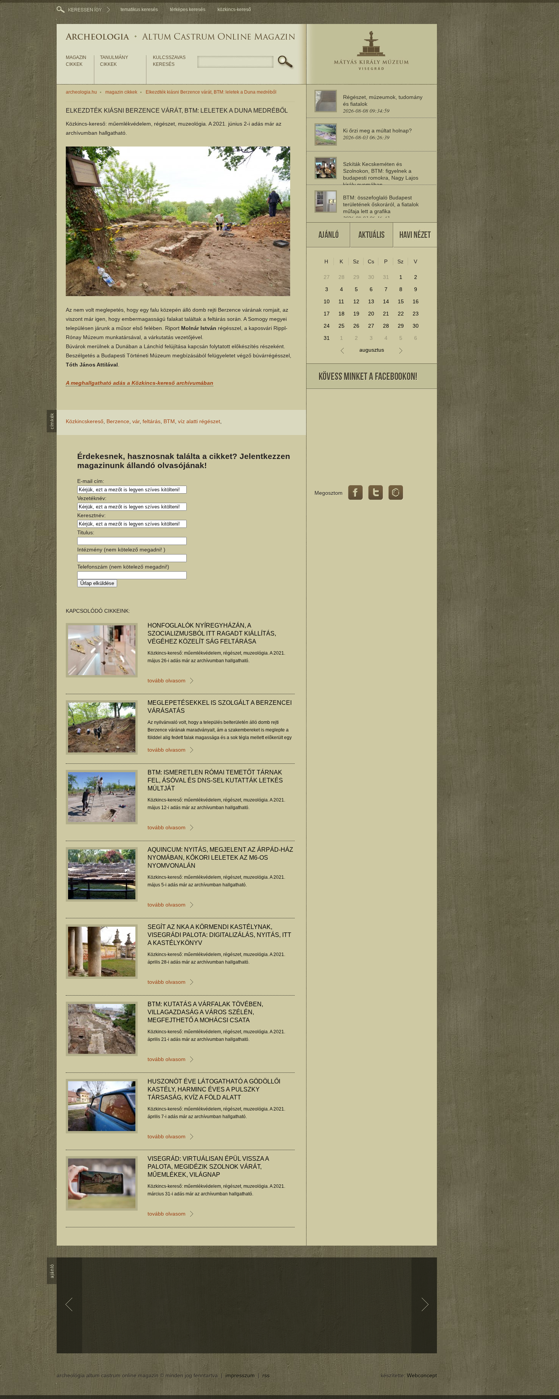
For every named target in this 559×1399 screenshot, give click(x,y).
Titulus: (85, 532)
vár (136, 421)
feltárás (151, 421)
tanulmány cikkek (114, 61)
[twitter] (375, 492)
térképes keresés (187, 9)
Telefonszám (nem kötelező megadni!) (123, 567)
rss (266, 1375)
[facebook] (355, 492)
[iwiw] (395, 492)
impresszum (240, 1375)
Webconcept (422, 1375)
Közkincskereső (84, 421)
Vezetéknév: (91, 498)
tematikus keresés (139, 9)
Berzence (117, 421)
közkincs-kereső (234, 9)
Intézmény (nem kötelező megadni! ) (121, 550)
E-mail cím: (90, 481)
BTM (169, 421)
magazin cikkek (76, 61)
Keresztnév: (91, 515)
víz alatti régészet (199, 421)
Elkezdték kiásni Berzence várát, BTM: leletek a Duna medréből (211, 92)
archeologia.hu (81, 92)
